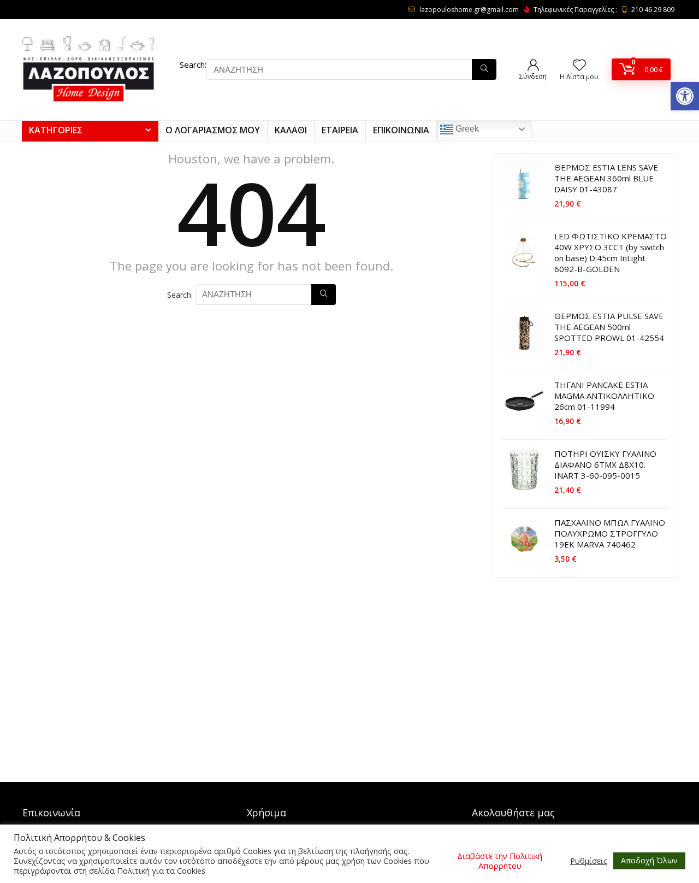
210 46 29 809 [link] (652, 9)
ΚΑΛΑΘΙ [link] (291, 130)
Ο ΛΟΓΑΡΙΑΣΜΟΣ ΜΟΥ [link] (212, 130)
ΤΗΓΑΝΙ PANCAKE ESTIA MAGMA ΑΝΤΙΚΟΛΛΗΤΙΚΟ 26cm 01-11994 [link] (604, 395)
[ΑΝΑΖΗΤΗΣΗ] (484, 69)
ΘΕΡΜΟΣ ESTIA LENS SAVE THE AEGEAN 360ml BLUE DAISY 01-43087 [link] (606, 178)
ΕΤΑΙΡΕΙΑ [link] (340, 130)
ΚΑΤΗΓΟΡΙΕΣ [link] (55, 130)
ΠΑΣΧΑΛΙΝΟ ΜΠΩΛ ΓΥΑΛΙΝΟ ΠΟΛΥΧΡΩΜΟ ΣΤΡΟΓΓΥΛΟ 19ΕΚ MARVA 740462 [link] (609, 533)
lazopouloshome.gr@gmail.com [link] (469, 9)
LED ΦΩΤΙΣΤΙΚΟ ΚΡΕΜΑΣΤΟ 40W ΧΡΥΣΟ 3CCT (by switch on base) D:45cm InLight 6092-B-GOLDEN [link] (610, 252)
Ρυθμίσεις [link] (589, 861)
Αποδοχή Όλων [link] (649, 860)
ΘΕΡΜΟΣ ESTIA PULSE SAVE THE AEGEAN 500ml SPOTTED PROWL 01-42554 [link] (609, 326)
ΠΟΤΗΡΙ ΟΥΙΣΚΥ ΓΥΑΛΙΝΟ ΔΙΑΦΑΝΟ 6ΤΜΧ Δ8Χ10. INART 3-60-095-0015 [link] (605, 464)
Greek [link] (466, 128)
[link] (685, 96)
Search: (193, 64)
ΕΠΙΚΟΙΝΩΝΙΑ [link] (401, 130)
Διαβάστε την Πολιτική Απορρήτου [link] (499, 860)
